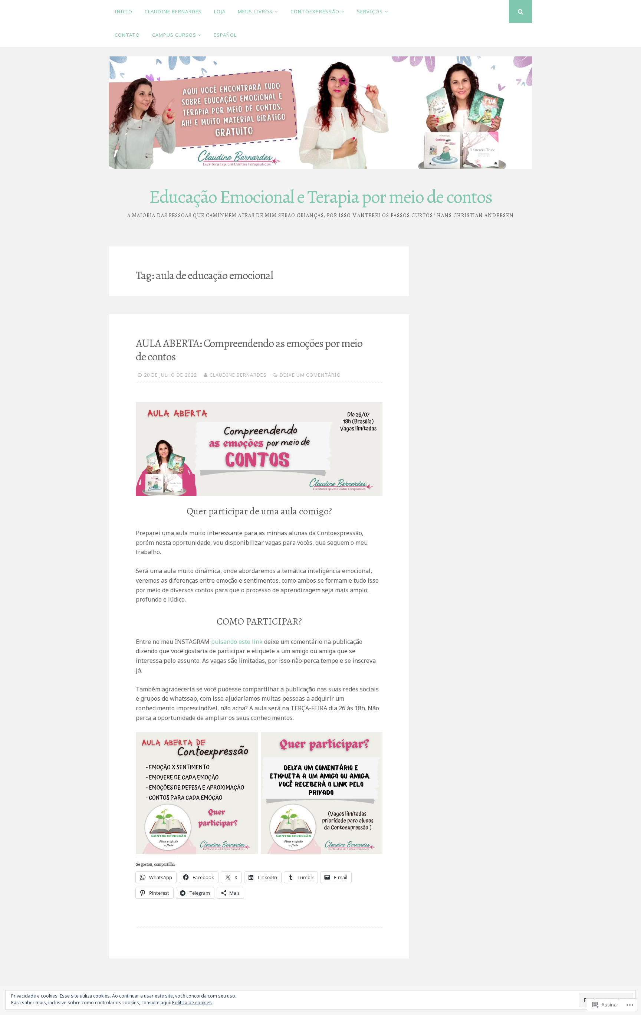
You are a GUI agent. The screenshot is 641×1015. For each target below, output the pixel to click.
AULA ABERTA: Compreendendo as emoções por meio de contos (249, 350)
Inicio (123, 11)
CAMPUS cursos (174, 35)
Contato (127, 35)
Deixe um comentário (310, 374)
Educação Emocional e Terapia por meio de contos (320, 196)
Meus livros (255, 11)
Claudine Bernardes (173, 11)
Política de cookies (192, 1002)
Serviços (370, 11)
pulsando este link (237, 642)
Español (225, 35)
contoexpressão (314, 11)
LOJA (220, 11)
